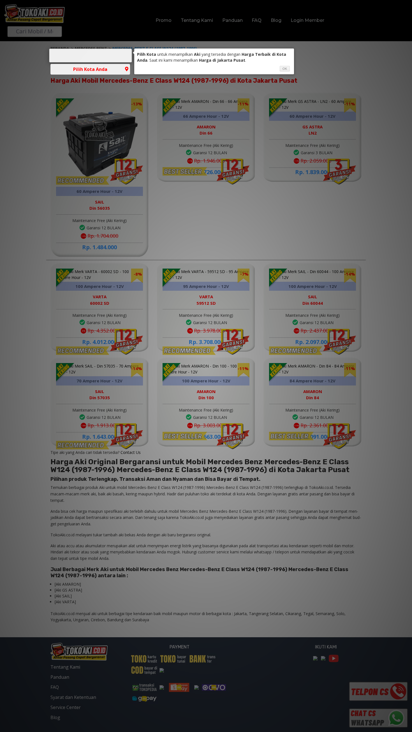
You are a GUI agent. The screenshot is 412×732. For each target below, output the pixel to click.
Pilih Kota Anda (90, 69)
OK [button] (285, 68)
